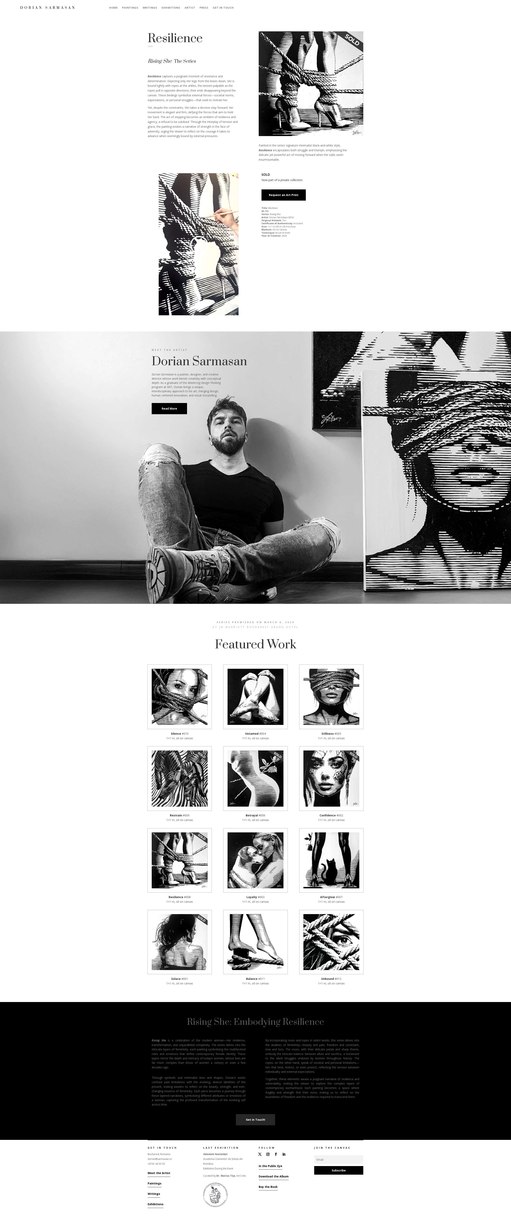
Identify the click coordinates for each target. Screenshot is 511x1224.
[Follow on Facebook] (276, 1154)
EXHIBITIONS (171, 7)
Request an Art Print (283, 195)
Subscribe (339, 1170)
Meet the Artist (159, 1173)
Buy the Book (268, 1187)
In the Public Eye (270, 1166)
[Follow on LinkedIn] (284, 1154)
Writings (154, 1194)
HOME (113, 7)
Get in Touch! (255, 1120)
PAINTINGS (130, 7)
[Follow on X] (260, 1154)
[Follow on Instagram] (268, 1154)
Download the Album (274, 1176)
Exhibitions (155, 1204)
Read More (169, 408)
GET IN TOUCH (223, 7)
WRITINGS (150, 7)
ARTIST (190, 7)
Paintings (154, 1183)
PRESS (204, 7)
